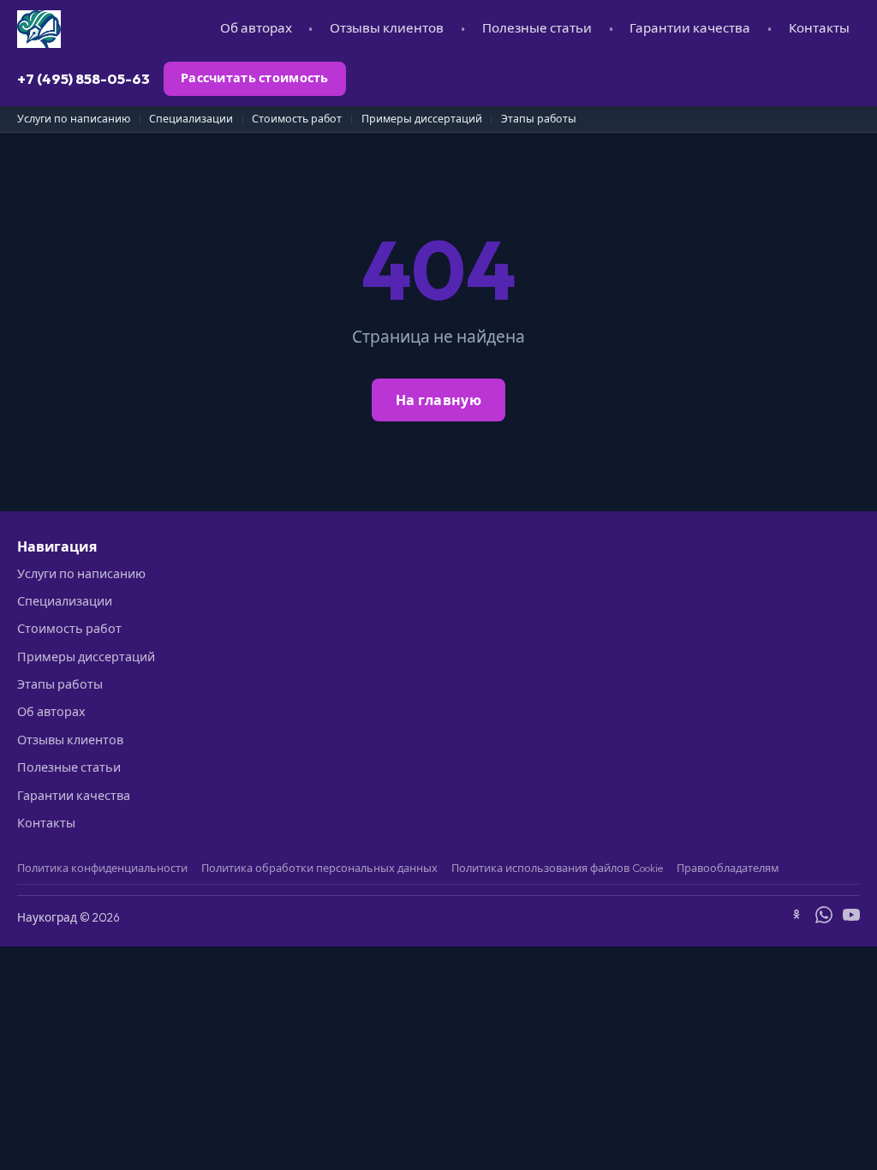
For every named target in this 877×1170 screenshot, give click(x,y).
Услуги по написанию (73, 118)
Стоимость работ (297, 118)
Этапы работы (538, 118)
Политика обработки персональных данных (319, 868)
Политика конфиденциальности (102, 868)
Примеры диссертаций (421, 118)
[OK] (796, 917)
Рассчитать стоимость (255, 78)
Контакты (819, 28)
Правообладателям (728, 868)
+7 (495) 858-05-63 (83, 78)
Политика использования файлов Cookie (557, 868)
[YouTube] (851, 917)
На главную (438, 400)
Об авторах (256, 28)
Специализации (191, 118)
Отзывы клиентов (387, 28)
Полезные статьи (537, 28)
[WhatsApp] (823, 917)
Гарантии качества (689, 28)
